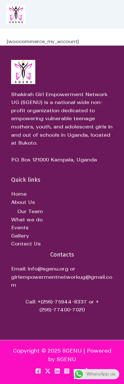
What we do (27, 219)
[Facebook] (38, 371)
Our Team (30, 211)
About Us (23, 202)
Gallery (20, 235)
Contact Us (26, 243)
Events (20, 227)
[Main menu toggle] (109, 14)
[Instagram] (67, 371)
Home (19, 194)
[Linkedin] (57, 371)
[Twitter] (48, 371)
